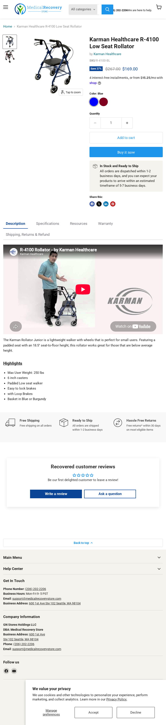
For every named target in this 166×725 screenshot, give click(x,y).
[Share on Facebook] (92, 203)
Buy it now (126, 152)
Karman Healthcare (107, 54)
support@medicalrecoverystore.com (36, 598)
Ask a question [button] (110, 494)
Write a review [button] (56, 494)
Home (7, 26)
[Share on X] (99, 203)
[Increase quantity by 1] (127, 123)
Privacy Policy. (116, 699)
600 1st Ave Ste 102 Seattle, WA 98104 (55, 603)
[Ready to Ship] (86, 425)
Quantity (94, 113)
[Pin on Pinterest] (112, 203)
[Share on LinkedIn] (106, 203)
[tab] (15, 224)
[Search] (107, 9)
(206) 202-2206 (35, 589)
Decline (135, 712)
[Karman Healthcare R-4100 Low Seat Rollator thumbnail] (10, 42)
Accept (93, 712)
